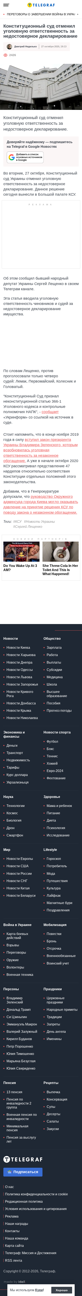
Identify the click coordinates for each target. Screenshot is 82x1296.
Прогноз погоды (59, 710)
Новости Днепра (19, 662)
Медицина (55, 677)
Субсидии (54, 670)
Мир (6, 850)
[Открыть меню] (6, 5)
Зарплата (54, 647)
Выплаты (54, 662)
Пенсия (9, 1083)
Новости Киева (18, 647)
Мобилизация (55, 925)
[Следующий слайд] (78, 14)
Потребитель (57, 866)
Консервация (57, 1099)
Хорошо (62, 1290)
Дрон (11, 828)
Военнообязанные (61, 956)
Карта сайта (14, 1245)
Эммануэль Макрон (22, 1024)
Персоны (11, 989)
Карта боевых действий (17, 936)
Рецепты (51, 1083)
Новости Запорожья (22, 684)
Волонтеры (15, 967)
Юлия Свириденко (21, 1068)
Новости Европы (20, 859)
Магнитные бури (59, 903)
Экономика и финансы (14, 734)
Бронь (51, 941)
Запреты (53, 1024)
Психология (56, 828)
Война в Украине (17, 925)
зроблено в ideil (14, 1282)
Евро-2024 (55, 771)
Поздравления (58, 910)
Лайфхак (54, 895)
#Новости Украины (39, 521)
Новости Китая (18, 888)
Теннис (52, 756)
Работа (52, 655)
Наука (8, 797)
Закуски (53, 1129)
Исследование (58, 835)
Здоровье (52, 797)
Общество (52, 638)
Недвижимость (18, 760)
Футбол (52, 741)
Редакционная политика (24, 1201)
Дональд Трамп (19, 1009)
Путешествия (57, 881)
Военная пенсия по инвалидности (22, 1116)
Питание (53, 813)
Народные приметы (62, 1009)
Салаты (53, 1121)
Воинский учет (58, 963)
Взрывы (13, 945)
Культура (54, 888)
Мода (51, 873)
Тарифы (13, 767)
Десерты (53, 1114)
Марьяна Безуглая (21, 1061)
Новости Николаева (22, 718)
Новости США (18, 866)
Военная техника (20, 974)
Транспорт (15, 753)
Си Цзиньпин (17, 1017)
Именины (54, 1039)
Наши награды (16, 1223)
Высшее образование (57, 693)
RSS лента (13, 1260)
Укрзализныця (18, 782)
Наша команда (16, 1238)
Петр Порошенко (20, 1046)
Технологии (16, 806)
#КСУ (17, 521)
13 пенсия (14, 1092)
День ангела (56, 1031)
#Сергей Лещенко (27, 526)
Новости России (19, 873)
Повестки (54, 934)
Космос (12, 813)
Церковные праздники (56, 1000)
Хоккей (52, 763)
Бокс (50, 749)
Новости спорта (57, 732)
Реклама (12, 1216)
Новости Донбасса (21, 703)
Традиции (54, 1017)
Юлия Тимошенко (20, 1054)
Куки (39, 1290)
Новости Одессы (20, 670)
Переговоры (16, 952)
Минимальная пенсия (17, 1128)
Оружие (13, 960)
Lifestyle (50, 850)
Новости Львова (19, 677)
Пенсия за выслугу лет (21, 1139)
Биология (14, 820)
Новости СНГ (17, 881)
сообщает (50, 412)
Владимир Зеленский (15, 1000)
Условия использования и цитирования (36, 1209)
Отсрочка (54, 948)
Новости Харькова (21, 655)
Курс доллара (17, 775)
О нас (9, 1187)
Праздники (53, 989)
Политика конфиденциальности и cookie (36, 1194)
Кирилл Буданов (19, 1039)
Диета (51, 820)
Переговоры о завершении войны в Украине (43, 14)
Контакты (12, 1231)
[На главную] (41, 5)
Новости (10, 638)
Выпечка (53, 1092)
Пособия (53, 703)
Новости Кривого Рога (20, 693)
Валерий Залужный (22, 1031)
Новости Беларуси (21, 895)
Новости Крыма (19, 710)
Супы (51, 1106)
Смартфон (15, 835)
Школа (52, 684)
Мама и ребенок (59, 806)
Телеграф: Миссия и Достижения (30, 1253)
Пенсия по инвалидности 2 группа (19, 1103)
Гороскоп (54, 859)
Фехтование (56, 778)
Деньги (12, 745)
